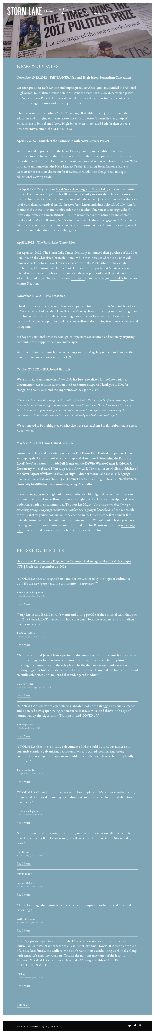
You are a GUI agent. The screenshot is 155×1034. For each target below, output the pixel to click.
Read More (24, 604)
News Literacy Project (35, 98)
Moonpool (60, 1026)
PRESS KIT (23, 1005)
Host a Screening (93, 11)
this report (78, 278)
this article (117, 278)
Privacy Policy (43, 1026)
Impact (77, 11)
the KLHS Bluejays (60, 128)
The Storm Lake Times (48, 263)
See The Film (62, 11)
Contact (111, 11)
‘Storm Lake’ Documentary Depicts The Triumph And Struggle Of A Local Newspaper (74, 561)
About (48, 11)
